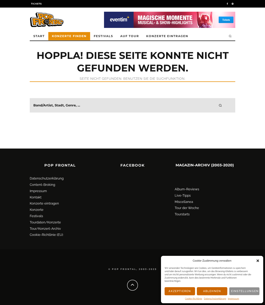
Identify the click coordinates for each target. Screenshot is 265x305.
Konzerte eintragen (167, 36)
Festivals (103, 36)
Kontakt (35, 197)
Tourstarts (182, 214)
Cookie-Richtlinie (193, 298)
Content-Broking (42, 185)
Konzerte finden (69, 36)
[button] (258, 261)
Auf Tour (129, 36)
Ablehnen (212, 291)
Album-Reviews (187, 189)
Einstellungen (245, 291)
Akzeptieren (180, 291)
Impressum (233, 298)
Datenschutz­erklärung (215, 298)
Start (39, 36)
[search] (220, 105)
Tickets (36, 3)
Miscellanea (184, 202)
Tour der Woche (187, 208)
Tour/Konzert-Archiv (45, 228)
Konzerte (36, 210)
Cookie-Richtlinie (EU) (46, 235)
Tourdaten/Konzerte (45, 222)
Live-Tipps (183, 195)
